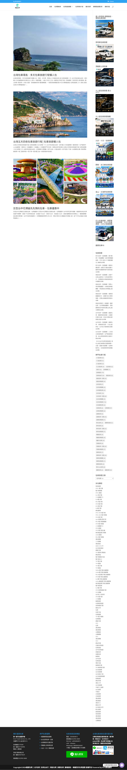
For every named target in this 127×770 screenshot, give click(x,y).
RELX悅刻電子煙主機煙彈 (103, 574)
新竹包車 (99, 426)
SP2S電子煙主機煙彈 (102, 577)
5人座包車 (100, 358)
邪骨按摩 (98, 678)
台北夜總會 (99, 670)
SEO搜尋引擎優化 (101, 552)
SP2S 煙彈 (99, 493)
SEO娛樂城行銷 (100, 667)
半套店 (97, 692)
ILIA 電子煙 (99, 495)
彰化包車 (99, 423)
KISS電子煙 (99, 506)
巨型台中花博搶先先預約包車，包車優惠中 (36, 208)
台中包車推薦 (100, 387)
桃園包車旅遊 (100, 437)
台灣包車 (108, 408)
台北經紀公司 (99, 707)
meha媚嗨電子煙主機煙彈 (103, 581)
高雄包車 (108, 470)
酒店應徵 (98, 630)
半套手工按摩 (99, 687)
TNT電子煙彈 (99, 616)
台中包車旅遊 (99, 650)
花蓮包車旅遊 (100, 449)
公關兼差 (98, 632)
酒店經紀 (98, 544)
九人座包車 (100, 366)
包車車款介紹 (79, 6)
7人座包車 (100, 361)
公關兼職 (98, 634)
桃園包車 (99, 434)
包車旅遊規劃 (67, 6)
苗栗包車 (99, 452)
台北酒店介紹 (99, 674)
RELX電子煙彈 (100, 537)
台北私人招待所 (100, 594)
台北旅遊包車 (100, 405)
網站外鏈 (98, 643)
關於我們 (88, 6)
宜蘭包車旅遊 (100, 420)
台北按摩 (98, 689)
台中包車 (99, 384)
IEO (103, 767)
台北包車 (100, 393)
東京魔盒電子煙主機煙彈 (103, 583)
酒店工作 (98, 683)
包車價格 (98, 619)
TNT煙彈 (98, 563)
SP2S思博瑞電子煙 (101, 590)
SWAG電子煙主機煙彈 (102, 570)
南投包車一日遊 (101, 378)
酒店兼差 (98, 627)
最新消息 (107, 6)
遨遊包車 (99, 470)
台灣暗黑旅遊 (99, 603)
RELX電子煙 (99, 502)
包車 (99, 369)
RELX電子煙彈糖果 (101, 521)
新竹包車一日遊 (101, 428)
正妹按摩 (98, 694)
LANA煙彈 (99, 535)
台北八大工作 (99, 546)
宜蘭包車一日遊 (101, 417)
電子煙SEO (99, 559)
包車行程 (98, 612)
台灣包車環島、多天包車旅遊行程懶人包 (35, 75)
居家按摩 (98, 712)
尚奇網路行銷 (99, 605)
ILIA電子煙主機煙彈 (101, 579)
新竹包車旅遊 (100, 431)
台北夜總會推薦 (100, 676)
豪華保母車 (100, 464)
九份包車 (109, 366)
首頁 (50, 6)
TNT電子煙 (99, 561)
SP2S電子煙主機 (100, 530)
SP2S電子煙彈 (100, 524)
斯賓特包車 (109, 423)
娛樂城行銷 (99, 665)
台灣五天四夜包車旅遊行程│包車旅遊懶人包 (37, 141)
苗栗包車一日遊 (101, 455)
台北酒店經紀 (99, 548)
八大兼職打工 (99, 497)
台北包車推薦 (100, 399)
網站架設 (98, 555)
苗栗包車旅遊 (100, 461)
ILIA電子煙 (99, 499)
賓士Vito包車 (100, 467)
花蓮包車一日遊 (101, 446)
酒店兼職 (98, 539)
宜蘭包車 (99, 414)
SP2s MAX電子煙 (101, 513)
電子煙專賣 (99, 490)
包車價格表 (57, 6)
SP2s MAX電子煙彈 (101, 515)
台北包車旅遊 (101, 402)
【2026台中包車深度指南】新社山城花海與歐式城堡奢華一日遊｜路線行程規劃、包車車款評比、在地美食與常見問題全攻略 (104, 345)
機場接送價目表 (97, 6)
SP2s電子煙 (99, 517)
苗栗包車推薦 (100, 458)
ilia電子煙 (98, 508)
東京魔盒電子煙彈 (101, 532)
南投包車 (109, 375)
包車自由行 (100, 375)
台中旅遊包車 (100, 390)
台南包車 (99, 408)
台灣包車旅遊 (100, 411)
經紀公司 (98, 608)
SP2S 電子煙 (99, 488)
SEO (97, 623)
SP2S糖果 (98, 592)
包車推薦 (106, 369)
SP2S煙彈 (98, 528)
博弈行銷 (98, 663)
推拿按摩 (98, 601)
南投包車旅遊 (100, 381)
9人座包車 (100, 364)
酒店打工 (98, 703)
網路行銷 (98, 550)
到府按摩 (98, 486)
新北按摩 (98, 709)
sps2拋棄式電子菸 (101, 519)
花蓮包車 (99, 443)
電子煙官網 (99, 585)
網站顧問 (98, 510)
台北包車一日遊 (101, 396)
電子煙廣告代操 (100, 557)
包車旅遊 (100, 372)
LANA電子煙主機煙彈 (102, 572)
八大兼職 (98, 541)
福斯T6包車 (100, 440)
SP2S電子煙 (99, 504)
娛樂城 (97, 656)
